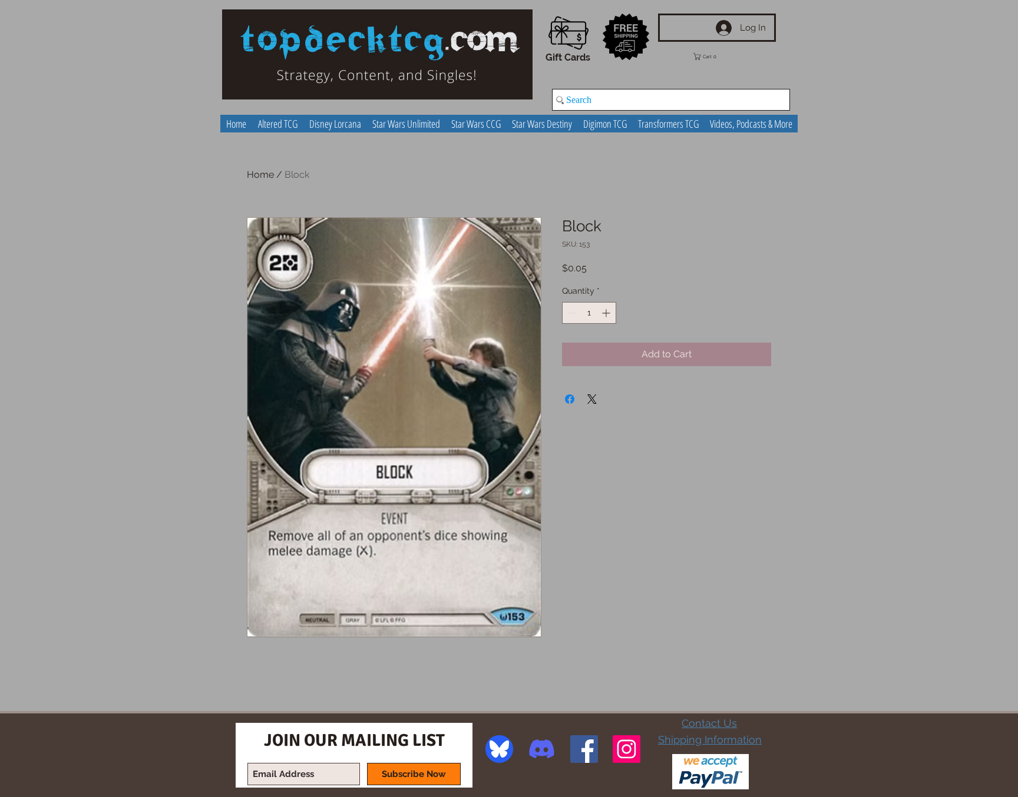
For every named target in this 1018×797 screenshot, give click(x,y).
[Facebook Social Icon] (584, 749)
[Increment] (607, 313)
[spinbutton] (589, 313)
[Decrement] (571, 313)
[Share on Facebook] (570, 399)
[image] (499, 749)
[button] (713, 56)
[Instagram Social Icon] (626, 749)
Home (260, 174)
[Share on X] (592, 399)
